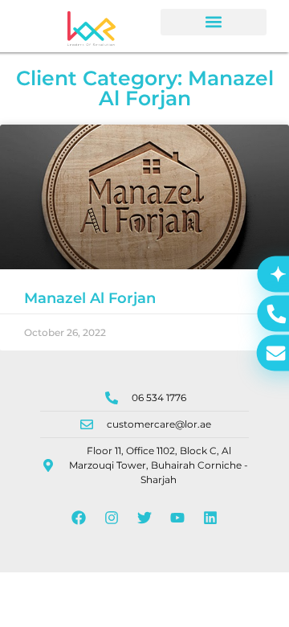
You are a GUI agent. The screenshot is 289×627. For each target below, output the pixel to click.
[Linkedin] (210, 517)
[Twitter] (144, 517)
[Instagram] (111, 517)
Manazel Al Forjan (90, 298)
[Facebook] (78, 517)
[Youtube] (177, 517)
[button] (214, 22)
